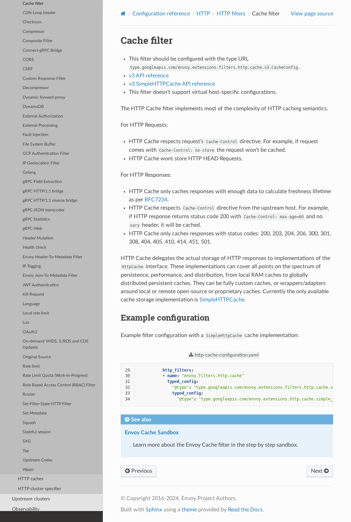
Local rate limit (36, 313)
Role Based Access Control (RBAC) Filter (59, 385)
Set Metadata (35, 413)
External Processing (40, 125)
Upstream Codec (38, 460)
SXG (27, 441)
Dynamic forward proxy (44, 97)
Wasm (28, 470)
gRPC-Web (32, 229)
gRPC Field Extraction (42, 182)
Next (317, 471)
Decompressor (36, 88)
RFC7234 (156, 199)
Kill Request (33, 294)
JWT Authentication (41, 285)
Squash (29, 423)
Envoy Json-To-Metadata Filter (50, 275)
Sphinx (154, 509)
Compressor (33, 32)
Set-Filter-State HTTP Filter (47, 404)
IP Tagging (32, 266)
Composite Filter (37, 41)
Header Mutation (38, 238)
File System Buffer (39, 144)
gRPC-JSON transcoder (43, 210)
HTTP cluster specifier (39, 489)
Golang (29, 172)
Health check (34, 247)
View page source (312, 13)
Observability (25, 509)
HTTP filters (231, 13)
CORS (28, 60)
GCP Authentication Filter (46, 154)
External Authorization (43, 116)
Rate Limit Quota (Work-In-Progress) (55, 375)
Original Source (37, 357)
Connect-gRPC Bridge (42, 50)
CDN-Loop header (39, 13)
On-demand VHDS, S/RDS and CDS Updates (55, 344)
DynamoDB (33, 107)
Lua (26, 322)
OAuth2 (30, 332)
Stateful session (37, 432)
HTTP (203, 13)
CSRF (28, 69)
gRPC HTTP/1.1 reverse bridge (50, 200)
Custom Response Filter (44, 78)
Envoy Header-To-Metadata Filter (52, 257)
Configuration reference (161, 13)
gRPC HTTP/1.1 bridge (43, 191)
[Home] (123, 13)
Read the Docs (245, 509)
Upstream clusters (31, 498)
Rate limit (31, 366)
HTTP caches (31, 479)
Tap (26, 451)
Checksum (32, 22)
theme (189, 509)
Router (29, 394)
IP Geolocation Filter (41, 163)
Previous (141, 471)
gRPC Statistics (36, 219)
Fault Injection (35, 135)
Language (31, 304)
